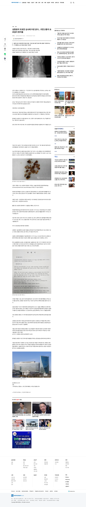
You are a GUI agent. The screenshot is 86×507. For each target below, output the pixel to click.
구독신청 (46, 491)
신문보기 (67, 486)
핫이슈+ (56, 480)
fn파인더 (56, 477)
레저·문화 (46, 484)
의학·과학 (35, 471)
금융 (12, 462)
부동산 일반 (25, 467)
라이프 (52, 2)
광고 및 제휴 (18, 491)
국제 (45, 2)
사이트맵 (55, 491)
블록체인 (35, 469)
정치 (39, 2)
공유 (5, 40)
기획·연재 (62, 2)
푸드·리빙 (46, 482)
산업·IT (32, 2)
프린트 (5, 50)
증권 (12, 463)
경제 (36, 2)
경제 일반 (46, 462)
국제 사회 (25, 480)
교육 (12, 482)
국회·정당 (67, 463)
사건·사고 (13, 477)
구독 (5, 55)
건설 (24, 463)
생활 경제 (46, 463)
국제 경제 (25, 477)
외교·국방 (67, 467)
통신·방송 (35, 463)
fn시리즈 (56, 479)
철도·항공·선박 (25, 465)
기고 (55, 463)
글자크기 (5, 45)
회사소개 (13, 491)
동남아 (48, 2)
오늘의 (59, 128)
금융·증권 (24, 2)
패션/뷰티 (46, 479)
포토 (66, 475)
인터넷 (35, 467)
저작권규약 (31, 491)
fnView (67, 477)
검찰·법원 (13, 479)
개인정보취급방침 (25, 491)
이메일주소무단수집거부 (39, 491)
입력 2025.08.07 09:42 (20, 35)
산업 (34, 462)
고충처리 (51, 491)
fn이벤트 (67, 481)
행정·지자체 (13, 480)
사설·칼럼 (56, 462)
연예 (45, 477)
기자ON (67, 484)
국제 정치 (25, 479)
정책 (24, 462)
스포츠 (45, 480)
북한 (66, 465)
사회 (42, 2)
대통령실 (67, 462)
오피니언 (57, 2)
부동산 (28, 2)
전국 (16, 26)
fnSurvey (67, 479)
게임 (34, 465)
